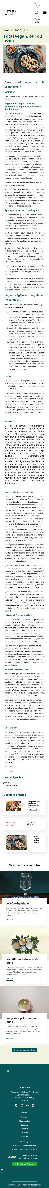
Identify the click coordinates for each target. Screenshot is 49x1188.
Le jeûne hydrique (17, 903)
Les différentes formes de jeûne (22, 960)
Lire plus (9, 919)
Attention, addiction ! (31, 823)
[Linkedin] (32, 1105)
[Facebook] (16, 1105)
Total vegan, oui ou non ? (37, 839)
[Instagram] (21, 1105)
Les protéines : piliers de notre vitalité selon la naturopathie (34, 805)
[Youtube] (27, 1105)
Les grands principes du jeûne (21, 1020)
